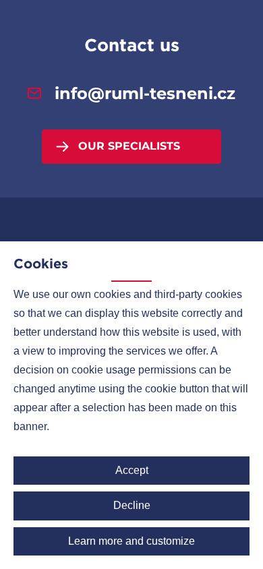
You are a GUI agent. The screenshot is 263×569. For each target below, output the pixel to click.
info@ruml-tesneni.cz (145, 93)
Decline (131, 505)
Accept (131, 470)
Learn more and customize (131, 541)
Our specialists (129, 146)
